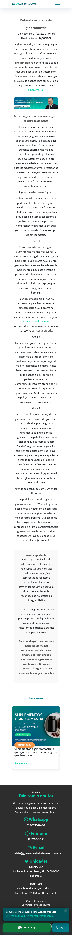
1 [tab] (25, 777)
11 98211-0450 (36, 825)
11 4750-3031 (36, 839)
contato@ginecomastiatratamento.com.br (36, 853)
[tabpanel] (36, 740)
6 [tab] (40, 777)
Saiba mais (20, 763)
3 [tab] (31, 777)
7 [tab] (43, 777)
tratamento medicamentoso (36, 321)
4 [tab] (34, 777)
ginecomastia (36, 90)
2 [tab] (28, 777)
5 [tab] (37, 777)
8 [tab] (46, 777)
